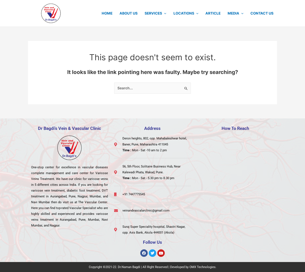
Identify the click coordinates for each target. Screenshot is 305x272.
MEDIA (233, 13)
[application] (164, 13)
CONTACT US (261, 13)
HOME (107, 13)
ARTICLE (213, 13)
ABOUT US (129, 13)
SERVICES (153, 13)
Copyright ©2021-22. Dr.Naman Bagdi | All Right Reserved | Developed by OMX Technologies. (152, 267)
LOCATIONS (183, 13)
